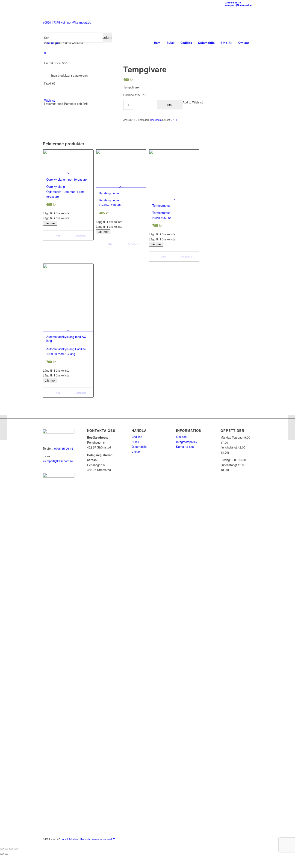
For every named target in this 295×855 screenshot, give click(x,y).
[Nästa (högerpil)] (6, 854)
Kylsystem (156, 119)
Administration (70, 839)
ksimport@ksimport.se (238, 5)
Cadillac (137, 436)
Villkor (136, 451)
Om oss (181, 436)
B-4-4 (174, 119)
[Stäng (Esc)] (16, 848)
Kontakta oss (185, 446)
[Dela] (11, 848)
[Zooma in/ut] (2, 848)
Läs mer (50, 223)
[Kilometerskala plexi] (3, 427)
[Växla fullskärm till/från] (6, 848)
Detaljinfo (80, 235)
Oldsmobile (139, 446)
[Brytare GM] (291, 427)
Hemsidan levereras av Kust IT (97, 839)
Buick (135, 442)
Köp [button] (58, 235)
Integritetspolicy (186, 442)
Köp (163, 256)
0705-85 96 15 (233, 2)
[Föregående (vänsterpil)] (2, 854)
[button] (68, 213)
